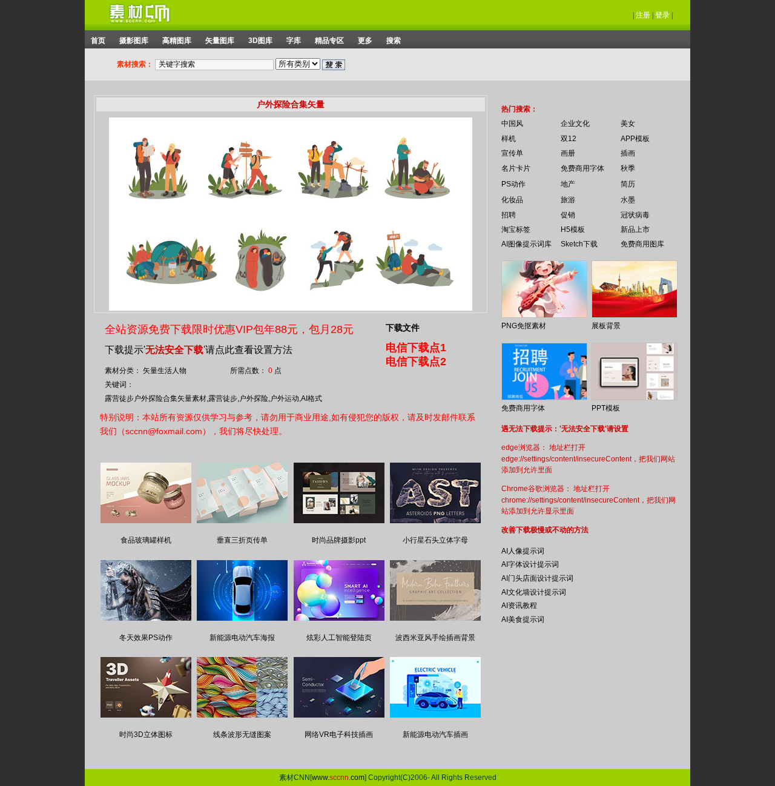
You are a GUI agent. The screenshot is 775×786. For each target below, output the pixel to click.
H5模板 (573, 229)
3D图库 (260, 40)
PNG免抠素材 (523, 326)
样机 (508, 138)
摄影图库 (133, 40)
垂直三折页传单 (242, 540)
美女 (628, 123)
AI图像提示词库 (526, 244)
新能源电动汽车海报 (242, 637)
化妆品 (512, 200)
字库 (293, 40)
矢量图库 (219, 40)
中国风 (512, 123)
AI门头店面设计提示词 (537, 578)
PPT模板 (606, 408)
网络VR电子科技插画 (339, 734)
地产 (568, 184)
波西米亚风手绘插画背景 (435, 637)
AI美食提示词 (522, 619)
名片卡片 (515, 168)
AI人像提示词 (522, 551)
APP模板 (635, 138)
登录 (662, 15)
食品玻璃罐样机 (145, 540)
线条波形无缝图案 (242, 734)
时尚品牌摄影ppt (339, 540)
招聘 (508, 215)
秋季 (628, 168)
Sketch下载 (579, 244)
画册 (568, 153)
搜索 (393, 40)
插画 (628, 153)
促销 (568, 215)
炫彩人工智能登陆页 (339, 637)
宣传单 (512, 153)
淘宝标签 (515, 229)
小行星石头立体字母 (435, 540)
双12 (568, 138)
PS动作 (513, 184)
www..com (338, 777)
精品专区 (329, 40)
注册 (643, 15)
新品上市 (635, 229)
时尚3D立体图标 (146, 734)
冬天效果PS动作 (146, 637)
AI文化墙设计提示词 (533, 592)
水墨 (628, 200)
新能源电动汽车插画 (435, 734)
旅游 (568, 200)
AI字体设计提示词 (530, 564)
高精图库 (176, 40)
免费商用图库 (642, 244)
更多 (365, 40)
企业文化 (575, 123)
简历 (628, 184)
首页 (98, 40)
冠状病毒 (635, 215)
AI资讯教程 (519, 605)
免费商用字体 (582, 168)
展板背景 (606, 326)
